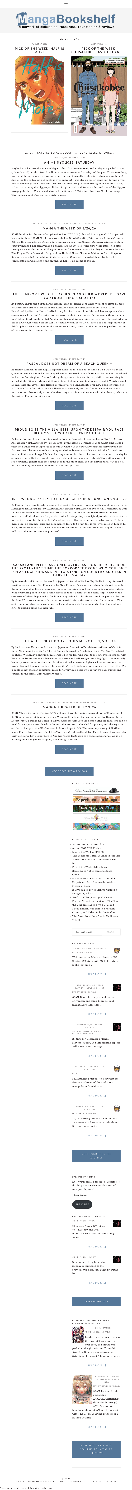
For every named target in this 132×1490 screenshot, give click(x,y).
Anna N (69, 224)
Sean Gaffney (78, 158)
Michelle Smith (82, 224)
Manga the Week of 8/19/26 (69, 707)
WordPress (79, 1482)
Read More (69, 204)
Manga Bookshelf (66, 20)
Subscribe (82, 1204)
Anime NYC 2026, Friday (86, 848)
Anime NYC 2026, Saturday (69, 162)
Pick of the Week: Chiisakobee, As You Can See (99, 50)
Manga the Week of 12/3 (84, 992)
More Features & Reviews (69, 771)
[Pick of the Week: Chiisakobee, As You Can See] (99, 96)
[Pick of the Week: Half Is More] (39, 91)
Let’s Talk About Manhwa (84, 1113)
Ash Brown (100, 224)
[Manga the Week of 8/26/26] (82, 1390)
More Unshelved (96, 1301)
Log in (67, 1479)
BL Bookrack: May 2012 (83, 952)
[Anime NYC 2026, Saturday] (78, 1335)
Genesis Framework (104, 1482)
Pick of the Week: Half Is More (39, 50)
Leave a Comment (95, 988)
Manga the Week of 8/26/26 (69, 228)
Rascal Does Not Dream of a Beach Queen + (69, 363)
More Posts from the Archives (96, 1156)
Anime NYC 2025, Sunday (84, 1257)
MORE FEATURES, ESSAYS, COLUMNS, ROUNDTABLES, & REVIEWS (96, 1449)
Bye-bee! (76, 1074)
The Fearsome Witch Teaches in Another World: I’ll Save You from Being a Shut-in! (69, 296)
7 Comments (100, 948)
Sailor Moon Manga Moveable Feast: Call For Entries (87, 1033)
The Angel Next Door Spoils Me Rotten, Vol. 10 (69, 641)
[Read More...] (96, 974)
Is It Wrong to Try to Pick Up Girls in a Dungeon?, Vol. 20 (69, 499)
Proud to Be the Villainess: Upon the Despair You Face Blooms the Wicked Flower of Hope (69, 431)
